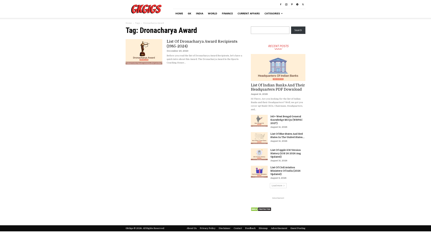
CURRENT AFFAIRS (249, 13)
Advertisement (279, 228)
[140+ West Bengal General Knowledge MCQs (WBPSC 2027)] (259, 121)
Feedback (250, 228)
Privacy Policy (208, 228)
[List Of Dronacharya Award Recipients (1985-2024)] (144, 51)
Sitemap (263, 228)
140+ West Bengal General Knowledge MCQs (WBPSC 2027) (286, 120)
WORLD (212, 13)
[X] (302, 4)
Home (129, 23)
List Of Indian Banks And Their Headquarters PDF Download (278, 87)
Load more (277, 185)
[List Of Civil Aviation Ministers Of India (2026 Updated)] (259, 172)
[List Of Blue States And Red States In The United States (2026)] (259, 138)
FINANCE (227, 13)
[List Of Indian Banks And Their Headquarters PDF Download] (278, 67)
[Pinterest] (291, 4)
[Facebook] (280, 4)
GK (189, 13)
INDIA (199, 13)
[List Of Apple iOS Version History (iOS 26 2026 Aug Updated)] (259, 154)
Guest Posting (297, 228)
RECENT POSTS (278, 45)
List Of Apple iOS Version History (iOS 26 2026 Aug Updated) (285, 153)
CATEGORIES (272, 13)
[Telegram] (297, 4)
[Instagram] (286, 4)
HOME (179, 13)
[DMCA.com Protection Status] (261, 210)
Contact (238, 228)
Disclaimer (224, 228)
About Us (192, 228)
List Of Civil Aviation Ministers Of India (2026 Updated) (285, 171)
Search (298, 30)
